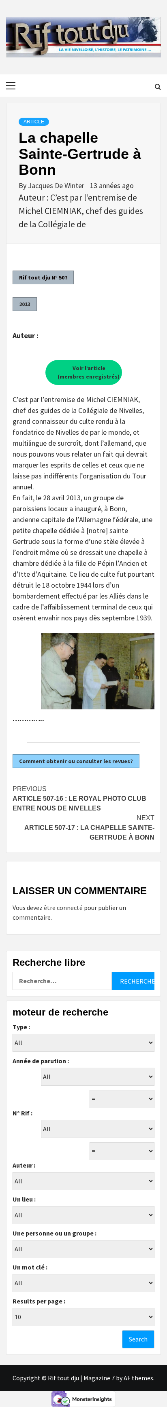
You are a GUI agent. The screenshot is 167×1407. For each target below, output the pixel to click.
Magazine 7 (99, 1378)
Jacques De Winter (57, 185)
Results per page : (39, 1301)
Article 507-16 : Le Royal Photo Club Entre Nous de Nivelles (79, 798)
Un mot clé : (30, 1267)
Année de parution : (41, 1061)
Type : (21, 1027)
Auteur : (24, 1165)
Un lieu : (24, 1199)
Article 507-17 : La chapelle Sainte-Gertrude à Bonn (89, 828)
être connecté (63, 907)
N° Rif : (22, 1113)
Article (34, 122)
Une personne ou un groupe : (54, 1233)
